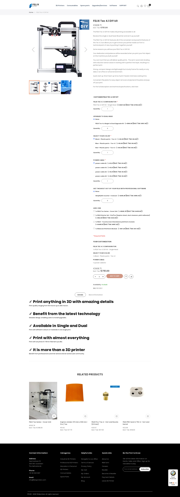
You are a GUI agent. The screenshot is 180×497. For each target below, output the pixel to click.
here (136, 87)
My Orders (85, 474)
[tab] (80, 295)
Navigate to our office (89, 459)
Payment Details (108, 477)
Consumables (65, 473)
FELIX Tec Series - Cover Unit (40, 422)
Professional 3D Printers (69, 463)
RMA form (105, 463)
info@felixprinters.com (37, 480)
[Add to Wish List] (126, 276)
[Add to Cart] (54, 416)
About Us (105, 459)
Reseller (105, 470)
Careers (105, 466)
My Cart (84, 470)
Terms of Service (87, 463)
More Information (96, 295)
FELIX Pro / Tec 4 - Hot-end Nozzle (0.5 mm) (105, 423)
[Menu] (176, 470)
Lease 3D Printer (108, 481)
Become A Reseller (109, 474)
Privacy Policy (86, 466)
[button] (33, 49)
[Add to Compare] (131, 276)
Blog (83, 481)
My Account (85, 477)
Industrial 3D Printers (68, 459)
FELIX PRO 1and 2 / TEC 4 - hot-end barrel (136, 423)
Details (80, 295)
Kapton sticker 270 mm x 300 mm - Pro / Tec (74, 423)
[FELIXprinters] (34, 5)
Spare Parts (64, 477)
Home (31, 12)
